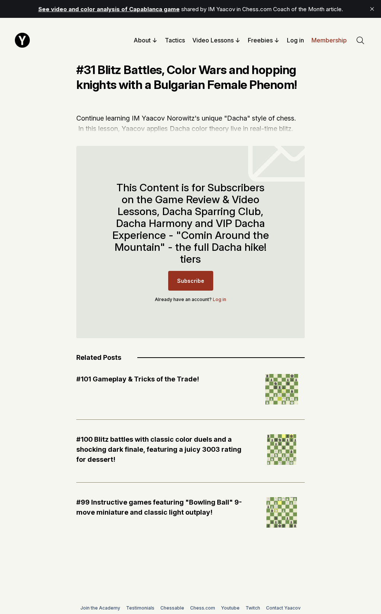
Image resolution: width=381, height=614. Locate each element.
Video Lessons (213, 40)
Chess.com (202, 608)
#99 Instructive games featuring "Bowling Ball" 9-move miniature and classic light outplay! (159, 507)
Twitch (253, 608)
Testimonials (140, 608)
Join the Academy (100, 608)
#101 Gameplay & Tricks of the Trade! (137, 379)
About (142, 40)
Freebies (260, 40)
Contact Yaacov (283, 608)
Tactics (175, 40)
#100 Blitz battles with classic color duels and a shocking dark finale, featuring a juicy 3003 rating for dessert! (158, 449)
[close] (372, 9)
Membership (329, 40)
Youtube (230, 608)
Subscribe (190, 281)
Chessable (172, 608)
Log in (295, 40)
